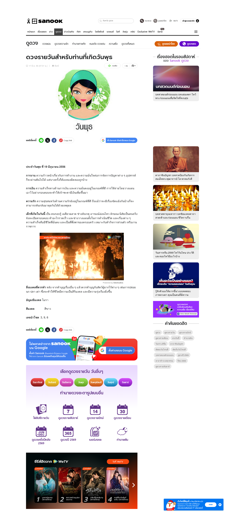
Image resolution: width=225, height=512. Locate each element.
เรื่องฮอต (42, 31)
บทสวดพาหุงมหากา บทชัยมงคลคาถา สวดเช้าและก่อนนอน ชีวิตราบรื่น (175, 215)
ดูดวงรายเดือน (162, 338)
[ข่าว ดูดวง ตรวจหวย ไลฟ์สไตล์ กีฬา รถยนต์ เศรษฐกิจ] (44, 21)
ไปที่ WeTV (118, 461)
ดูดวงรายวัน (170, 332)
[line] (41, 140)
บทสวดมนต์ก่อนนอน (165, 355)
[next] (133, 485)
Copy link (68, 140)
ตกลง (211, 504)
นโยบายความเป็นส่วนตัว (185, 508)
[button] (101, 21)
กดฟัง (114, 65)
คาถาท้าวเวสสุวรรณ (164, 360)
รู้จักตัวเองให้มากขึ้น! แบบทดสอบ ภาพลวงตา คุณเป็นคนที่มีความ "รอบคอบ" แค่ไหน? (173, 294)
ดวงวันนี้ (175, 338)
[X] (47, 140)
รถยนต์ (110, 31)
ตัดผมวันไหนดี (162, 349)
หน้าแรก (31, 31)
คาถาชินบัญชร (176, 343)
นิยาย (160, 31)
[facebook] (54, 140)
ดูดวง (58, 31)
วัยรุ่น (125, 31)
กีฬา (79, 31)
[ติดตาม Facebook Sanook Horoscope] (176, 308)
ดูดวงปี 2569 (183, 355)
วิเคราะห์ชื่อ (161, 343)
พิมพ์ (57, 65)
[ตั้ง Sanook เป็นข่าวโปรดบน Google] (81, 348)
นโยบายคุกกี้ (199, 508)
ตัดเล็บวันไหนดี (179, 349)
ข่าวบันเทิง (69, 31)
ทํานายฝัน (188, 338)
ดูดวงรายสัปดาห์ (163, 366)
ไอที (118, 31)
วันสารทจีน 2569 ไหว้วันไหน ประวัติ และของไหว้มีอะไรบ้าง (174, 254)
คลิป (133, 31)
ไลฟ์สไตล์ (99, 31)
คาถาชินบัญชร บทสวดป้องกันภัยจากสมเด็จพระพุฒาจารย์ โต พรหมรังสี (175, 177)
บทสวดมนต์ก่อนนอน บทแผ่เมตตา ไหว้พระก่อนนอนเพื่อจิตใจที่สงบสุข (175, 96)
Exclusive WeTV (146, 31)
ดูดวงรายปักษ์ (185, 332)
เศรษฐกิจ (87, 31)
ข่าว (51, 31)
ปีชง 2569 (182, 360)
